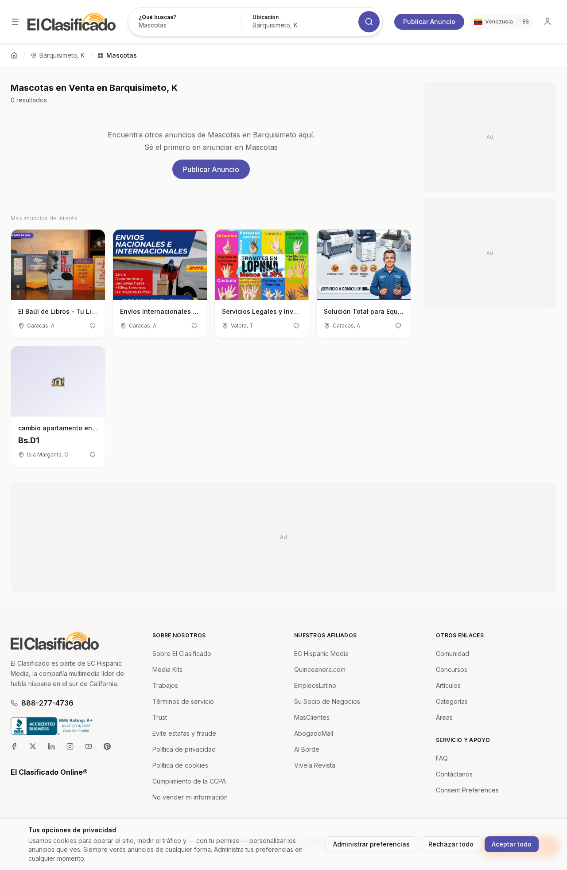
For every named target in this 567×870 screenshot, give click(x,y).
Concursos (451, 669)
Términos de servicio (183, 701)
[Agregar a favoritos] (92, 325)
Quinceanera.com (320, 669)
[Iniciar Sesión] (547, 22)
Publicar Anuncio (429, 21)
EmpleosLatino (315, 685)
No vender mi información (190, 797)
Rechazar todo (451, 844)
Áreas (444, 717)
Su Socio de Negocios (327, 701)
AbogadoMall (313, 733)
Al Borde (306, 749)
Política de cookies (180, 765)
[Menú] (15, 22)
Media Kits (167, 669)
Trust (159, 717)
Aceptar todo (512, 844)
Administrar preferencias (371, 844)
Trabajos (165, 685)
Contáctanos (454, 774)
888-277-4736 (47, 702)
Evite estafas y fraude (184, 733)
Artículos (448, 685)
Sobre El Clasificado (181, 653)
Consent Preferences (467, 790)
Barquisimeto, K (62, 55)
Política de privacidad (184, 749)
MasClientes (312, 717)
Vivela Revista (314, 765)
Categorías (452, 701)
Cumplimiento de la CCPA (189, 781)
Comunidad (452, 653)
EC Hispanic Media (321, 653)
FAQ (442, 758)
